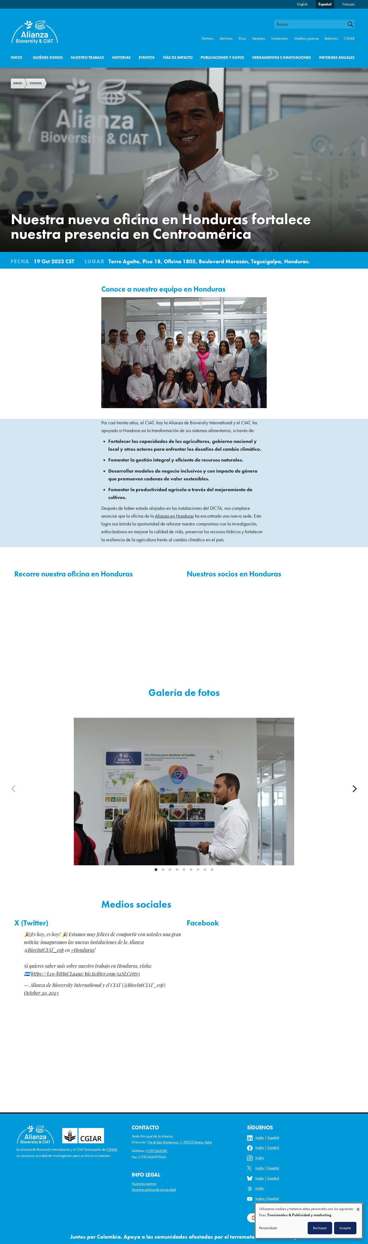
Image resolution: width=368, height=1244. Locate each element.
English (302, 4)
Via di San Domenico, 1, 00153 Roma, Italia (179, 1142)
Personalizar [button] (268, 1227)
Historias (121, 57)
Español (325, 4)
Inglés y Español (267, 1198)
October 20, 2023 (41, 993)
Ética (242, 38)
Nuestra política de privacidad (154, 1189)
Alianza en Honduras (174, 516)
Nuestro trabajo (87, 57)
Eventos (147, 57)
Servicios (226, 38)
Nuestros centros (144, 1183)
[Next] (354, 789)
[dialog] (309, 1221)
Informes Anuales (337, 57)
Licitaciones (279, 38)
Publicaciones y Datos (222, 57)
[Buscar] (353, 24)
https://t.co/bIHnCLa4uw (57, 974)
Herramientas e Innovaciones (281, 57)
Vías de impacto (178, 57)
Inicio (16, 57)
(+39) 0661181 (157, 1151)
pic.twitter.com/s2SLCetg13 (112, 974)
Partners (207, 38)
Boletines (331, 38)
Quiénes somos (48, 57)
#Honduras (82, 950)
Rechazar (320, 1227)
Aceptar (345, 1227)
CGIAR (349, 38)
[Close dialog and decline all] (358, 1206)
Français (348, 4)
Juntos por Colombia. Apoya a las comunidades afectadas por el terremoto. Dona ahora (178, 1236)
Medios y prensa (306, 38)
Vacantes (258, 38)
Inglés (259, 1137)
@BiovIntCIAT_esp (44, 950)
